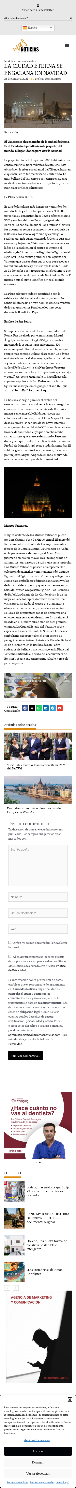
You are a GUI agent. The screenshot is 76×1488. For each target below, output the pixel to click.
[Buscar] (71, 18)
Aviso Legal (62, 1482)
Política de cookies (17, 1482)
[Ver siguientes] (16, 1288)
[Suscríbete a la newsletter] (38, 5)
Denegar (38, 1462)
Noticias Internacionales (20, 61)
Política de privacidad (42, 1482)
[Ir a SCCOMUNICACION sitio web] (39, 1337)
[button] (70, 1400)
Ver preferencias (38, 1473)
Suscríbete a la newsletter (38, 10)
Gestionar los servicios (37, 1440)
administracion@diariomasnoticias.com (34, 1034)
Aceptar (38, 1451)
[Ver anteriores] (7, 1288)
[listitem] (38, 1191)
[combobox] (37, 18)
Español (32, 27)
